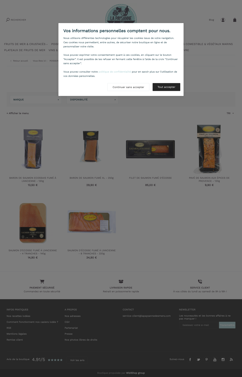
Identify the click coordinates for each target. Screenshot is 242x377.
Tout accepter (166, 87)
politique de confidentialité (115, 71)
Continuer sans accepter (128, 87)
